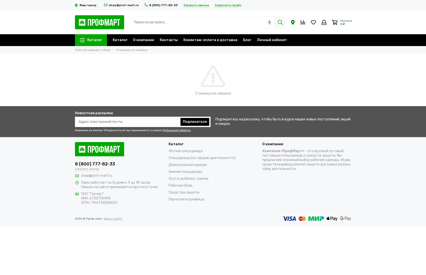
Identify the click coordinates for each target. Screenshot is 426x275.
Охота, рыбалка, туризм (188, 179)
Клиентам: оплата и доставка (210, 40)
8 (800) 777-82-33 (163, 5)
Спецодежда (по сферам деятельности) (202, 158)
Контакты (169, 40)
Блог (247, 40)
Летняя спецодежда (186, 151)
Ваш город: (88, 5)
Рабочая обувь (181, 185)
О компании (143, 40)
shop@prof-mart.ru (124, 5)
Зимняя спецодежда (185, 172)
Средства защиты (184, 192)
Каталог (94, 40)
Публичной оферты (176, 130)
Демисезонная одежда (188, 165)
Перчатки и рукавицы (186, 199)
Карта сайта (113, 218)
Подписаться (195, 122)
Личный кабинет (272, 40)
